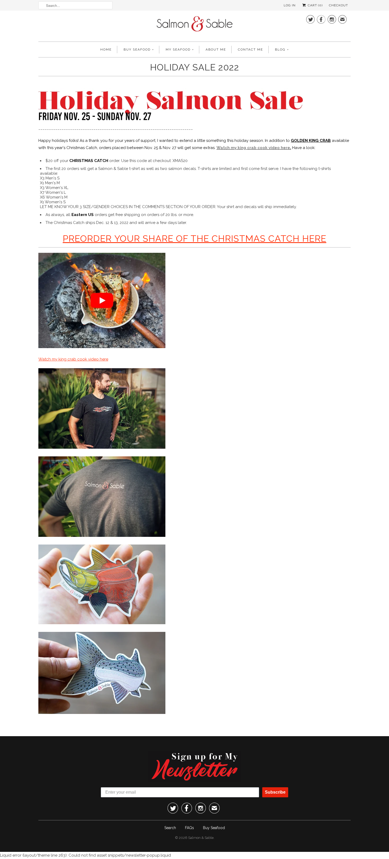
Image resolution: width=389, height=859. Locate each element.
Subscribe (275, 792)
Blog (280, 49)
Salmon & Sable (201, 838)
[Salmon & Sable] (194, 25)
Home (106, 49)
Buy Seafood (137, 49)
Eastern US (82, 214)
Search (170, 828)
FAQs (189, 828)
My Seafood (178, 49)
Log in (290, 5)
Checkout (338, 5)
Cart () (315, 5)
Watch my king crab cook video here (253, 147)
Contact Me (250, 49)
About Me (216, 49)
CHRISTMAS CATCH (88, 160)
